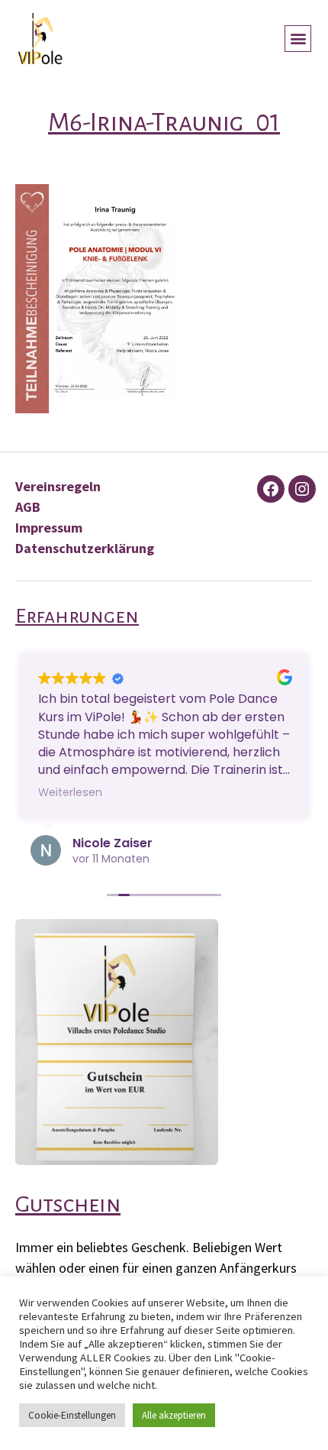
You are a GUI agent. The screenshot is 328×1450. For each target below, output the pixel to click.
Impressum (48, 527)
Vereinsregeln (58, 486)
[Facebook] (271, 489)
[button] (298, 38)
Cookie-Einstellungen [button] (72, 1415)
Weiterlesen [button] (70, 792)
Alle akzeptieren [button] (174, 1415)
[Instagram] (302, 489)
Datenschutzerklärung (84, 548)
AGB (27, 507)
